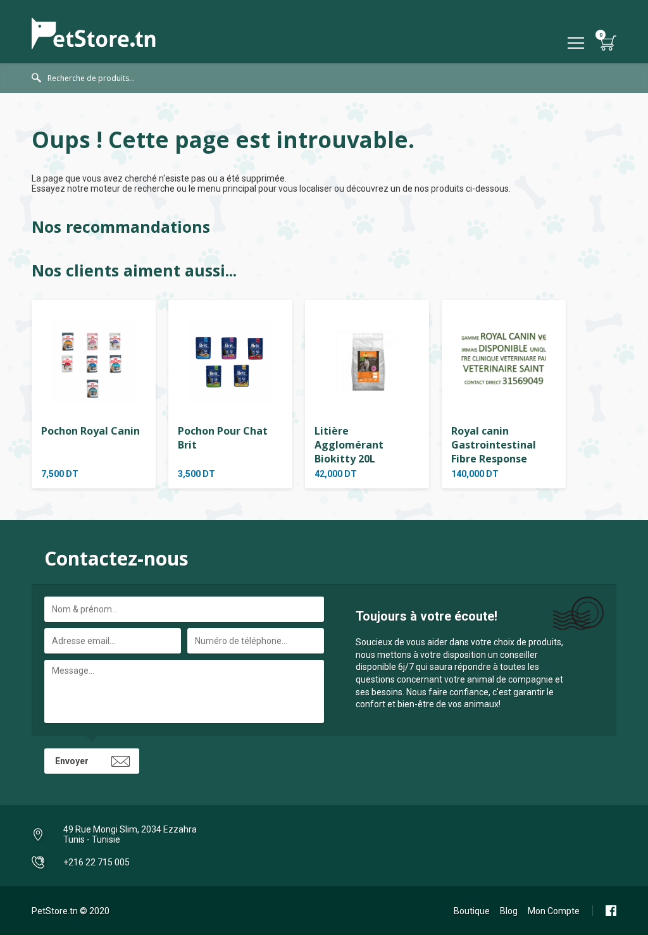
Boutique (472, 911)
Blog (509, 911)
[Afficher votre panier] (608, 43)
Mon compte (554, 911)
